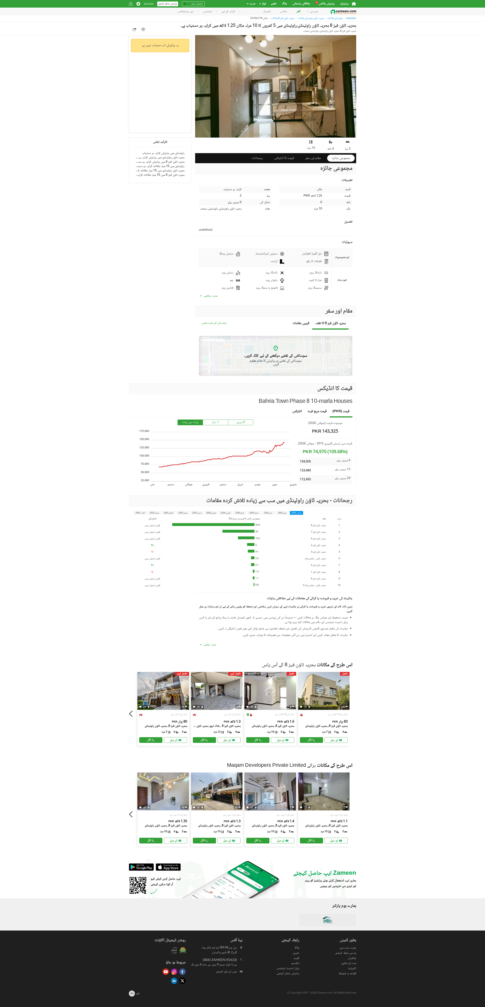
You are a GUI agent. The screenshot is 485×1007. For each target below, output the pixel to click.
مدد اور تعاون (348, 963)
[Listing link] (163, 709)
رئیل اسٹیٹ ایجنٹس (287, 968)
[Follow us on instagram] (173, 975)
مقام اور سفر (313, 158)
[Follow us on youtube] (165, 975)
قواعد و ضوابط (347, 973)
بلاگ (284, 4)
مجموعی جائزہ (341, 158)
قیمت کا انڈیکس (284, 158)
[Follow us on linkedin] (173, 984)
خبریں (296, 953)
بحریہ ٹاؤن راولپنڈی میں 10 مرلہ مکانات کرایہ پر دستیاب (160, 170)
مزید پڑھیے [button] (210, 644)
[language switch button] (148, 4)
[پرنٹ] (143, 29)
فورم (296, 958)
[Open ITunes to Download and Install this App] (167, 870)
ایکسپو (295, 963)
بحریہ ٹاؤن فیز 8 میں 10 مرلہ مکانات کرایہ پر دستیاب (160, 175)
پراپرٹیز (344, 4)
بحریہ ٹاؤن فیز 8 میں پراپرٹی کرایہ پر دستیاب (160, 162)
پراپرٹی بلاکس (325, 4)
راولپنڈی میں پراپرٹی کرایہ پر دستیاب (163, 153)
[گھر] (353, 4)
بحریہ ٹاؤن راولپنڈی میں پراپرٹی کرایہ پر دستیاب (160, 157)
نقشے (273, 4)
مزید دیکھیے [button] (210, 296)
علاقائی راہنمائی (301, 4)
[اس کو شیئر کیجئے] (144, 707)
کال (149, 739)
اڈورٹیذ (352, 968)
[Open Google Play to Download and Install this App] (141, 870)
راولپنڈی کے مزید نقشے (214, 323)
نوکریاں (352, 958)
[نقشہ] (148, 707)
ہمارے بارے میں (347, 948)
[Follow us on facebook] (181, 975)
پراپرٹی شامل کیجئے (288, 973)
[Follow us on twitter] (181, 984)
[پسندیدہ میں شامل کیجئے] (140, 707)
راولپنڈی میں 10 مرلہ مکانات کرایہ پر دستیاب (160, 166)
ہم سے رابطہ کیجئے (345, 953)
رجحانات (257, 158)
